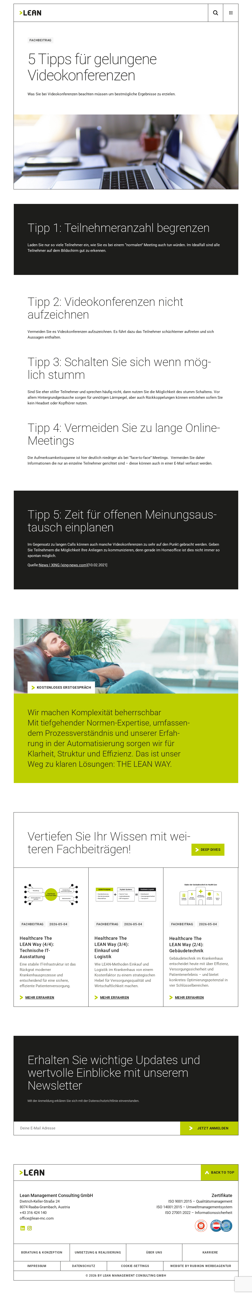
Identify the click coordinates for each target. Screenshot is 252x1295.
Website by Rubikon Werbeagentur (200, 1266)
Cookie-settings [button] (135, 1266)
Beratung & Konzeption (42, 1252)
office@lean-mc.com (37, 1218)
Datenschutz (83, 1266)
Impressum (37, 1266)
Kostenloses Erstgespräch (64, 687)
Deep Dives (210, 850)
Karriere (210, 1252)
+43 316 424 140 (34, 1212)
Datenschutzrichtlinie (103, 1101)
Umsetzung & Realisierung (98, 1252)
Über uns (154, 1252)
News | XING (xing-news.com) (63, 565)
